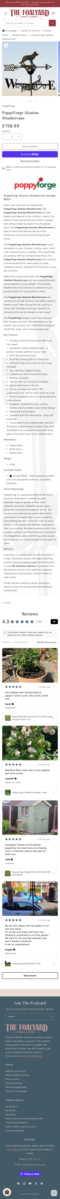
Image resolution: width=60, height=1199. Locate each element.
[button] (6, 14)
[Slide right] (36, 101)
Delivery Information (16, 1071)
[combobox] (26, 23)
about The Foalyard (31, 1056)
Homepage (11, 30)
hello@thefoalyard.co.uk (34, 1164)
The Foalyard (33, 1194)
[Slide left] (24, 101)
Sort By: (40, 642)
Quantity (6, 131)
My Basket (11, 1110)
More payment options (30, 161)
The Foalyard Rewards (17, 1122)
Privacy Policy (13, 1079)
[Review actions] (54, 686)
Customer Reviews (15, 1130)
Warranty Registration (16, 1087)
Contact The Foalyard (16, 1091)
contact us (15, 1149)
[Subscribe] (51, 1016)
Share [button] (8, 602)
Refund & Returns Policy (17, 1075)
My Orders (11, 1114)
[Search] (52, 23)
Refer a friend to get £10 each (21, 1126)
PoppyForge (8, 106)
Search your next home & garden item (24, 1118)
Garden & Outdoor (30, 30)
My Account (11, 1106)
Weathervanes (19, 35)
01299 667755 (33, 1159)
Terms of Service (14, 1083)
